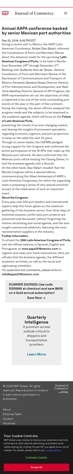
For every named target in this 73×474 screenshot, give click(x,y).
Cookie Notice (53, 450)
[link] (36, 291)
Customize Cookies (36, 457)
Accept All (36, 467)
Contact (8, 418)
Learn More (36, 354)
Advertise (9, 423)
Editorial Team (12, 414)
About (7, 409)
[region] (36, 449)
